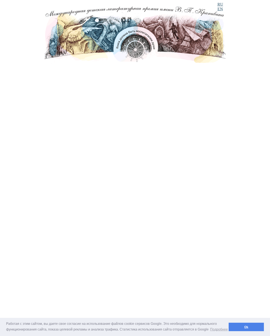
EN (220, 9)
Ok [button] (246, 327)
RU (220, 4)
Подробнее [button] (219, 329)
